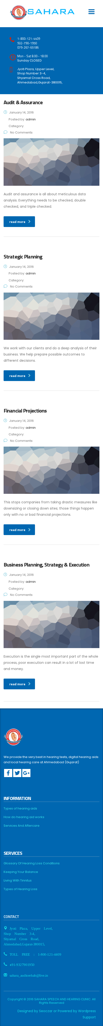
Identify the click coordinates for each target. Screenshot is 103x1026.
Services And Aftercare (22, 826)
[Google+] (26, 773)
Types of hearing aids (20, 808)
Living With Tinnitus (18, 880)
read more (17, 221)
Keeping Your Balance (21, 872)
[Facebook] (8, 773)
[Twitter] (17, 773)
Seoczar (45, 1011)
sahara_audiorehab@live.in (29, 975)
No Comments (21, 132)
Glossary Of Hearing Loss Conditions (32, 863)
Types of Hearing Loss (20, 889)
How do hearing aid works (24, 817)
